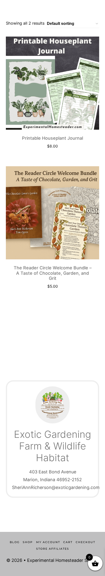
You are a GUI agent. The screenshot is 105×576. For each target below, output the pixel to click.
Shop (28, 542)
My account (48, 542)
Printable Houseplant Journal (52, 138)
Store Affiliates (52, 548)
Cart (68, 542)
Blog (15, 542)
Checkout (85, 542)
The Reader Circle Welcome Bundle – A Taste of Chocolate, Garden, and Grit (53, 273)
